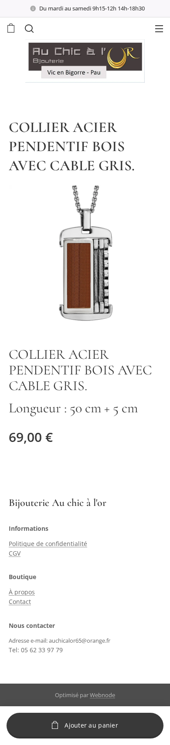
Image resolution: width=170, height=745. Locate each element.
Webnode (102, 695)
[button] (28, 28)
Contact (20, 601)
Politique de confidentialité (48, 543)
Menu (159, 28)
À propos (22, 592)
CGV (14, 553)
